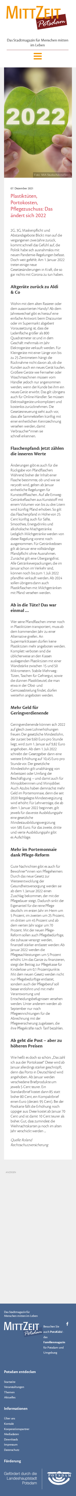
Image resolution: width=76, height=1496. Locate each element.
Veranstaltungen (14, 1387)
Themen (9, 1392)
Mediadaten (11, 1434)
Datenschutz (11, 1450)
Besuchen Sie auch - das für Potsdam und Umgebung (54, 1340)
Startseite (9, 1382)
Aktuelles (9, 1397)
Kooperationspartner (16, 1429)
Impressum (11, 1445)
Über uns (9, 1418)
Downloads (11, 1439)
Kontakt (9, 1424)
